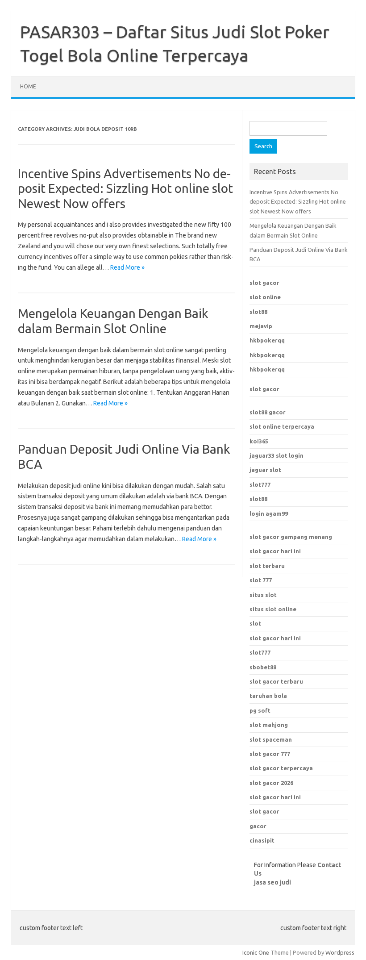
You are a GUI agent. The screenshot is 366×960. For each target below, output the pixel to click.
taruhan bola (268, 696)
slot (255, 623)
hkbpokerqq (267, 340)
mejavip (261, 326)
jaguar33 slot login (277, 455)
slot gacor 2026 (271, 783)
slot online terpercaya (282, 426)
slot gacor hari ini (275, 551)
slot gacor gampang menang (291, 537)
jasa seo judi (272, 882)
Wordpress (339, 952)
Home (28, 86)
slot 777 (261, 580)
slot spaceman (271, 739)
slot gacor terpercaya (281, 768)
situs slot (263, 595)
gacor (258, 826)
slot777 (260, 484)
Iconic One (255, 952)
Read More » (127, 267)
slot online (265, 297)
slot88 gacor (268, 412)
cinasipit (262, 840)
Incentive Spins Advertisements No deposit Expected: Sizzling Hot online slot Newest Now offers (125, 188)
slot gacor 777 (270, 754)
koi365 (259, 441)
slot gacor (264, 283)
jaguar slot (265, 470)
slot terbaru (267, 566)
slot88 (258, 312)
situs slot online (273, 609)
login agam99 (269, 513)
